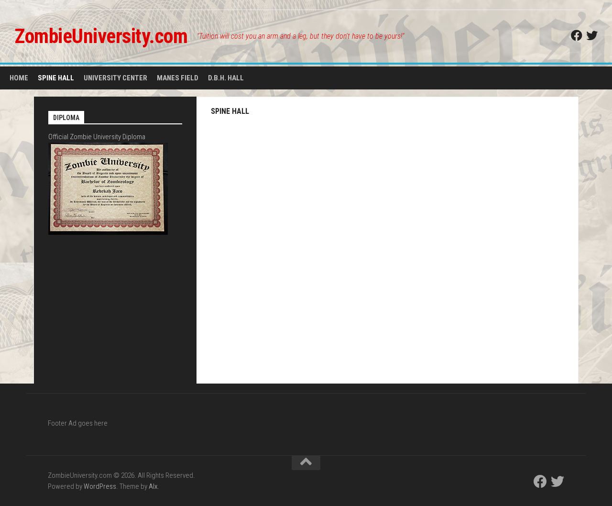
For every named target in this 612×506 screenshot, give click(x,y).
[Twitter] (592, 35)
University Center (115, 78)
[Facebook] (576, 35)
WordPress (100, 486)
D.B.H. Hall (226, 78)
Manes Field (177, 78)
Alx (153, 486)
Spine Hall (56, 78)
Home (19, 78)
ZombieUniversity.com (100, 36)
